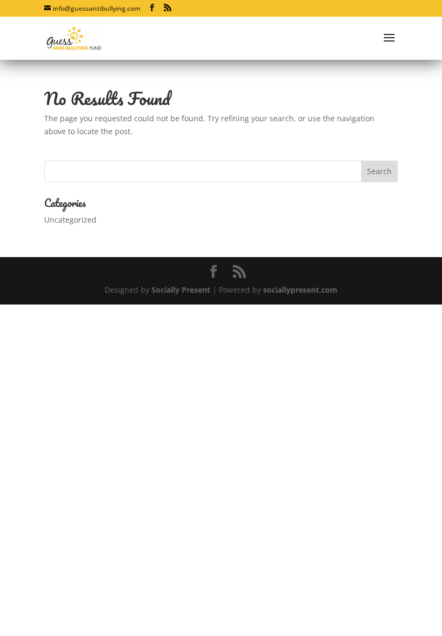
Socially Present (180, 290)
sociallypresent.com (300, 290)
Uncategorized (70, 220)
